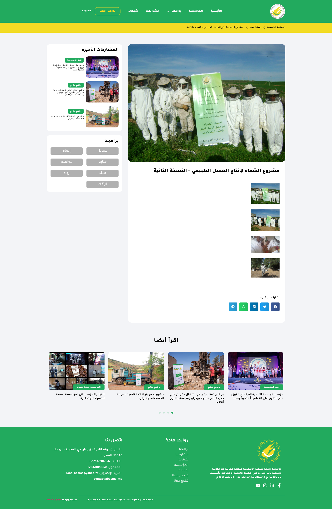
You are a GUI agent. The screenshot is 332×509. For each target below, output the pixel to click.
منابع (102, 162)
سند (102, 173)
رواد (67, 173)
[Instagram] (265, 485)
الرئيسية (216, 11)
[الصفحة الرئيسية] (264, 27)
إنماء (67, 151)
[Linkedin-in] (272, 485)
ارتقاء (102, 184)
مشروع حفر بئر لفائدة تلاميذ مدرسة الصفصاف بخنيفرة (67, 118)
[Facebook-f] (279, 485)
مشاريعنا (152, 11)
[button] (275, 306)
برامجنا (176, 11)
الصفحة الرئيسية (276, 27)
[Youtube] (258, 485)
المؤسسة (196, 11)
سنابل (102, 151)
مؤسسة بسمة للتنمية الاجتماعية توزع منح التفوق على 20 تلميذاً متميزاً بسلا (68, 67)
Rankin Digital (54, 500)
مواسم (66, 162)
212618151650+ (97, 467)
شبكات (133, 11)
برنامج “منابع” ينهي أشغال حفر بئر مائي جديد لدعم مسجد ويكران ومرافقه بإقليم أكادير (68, 92)
